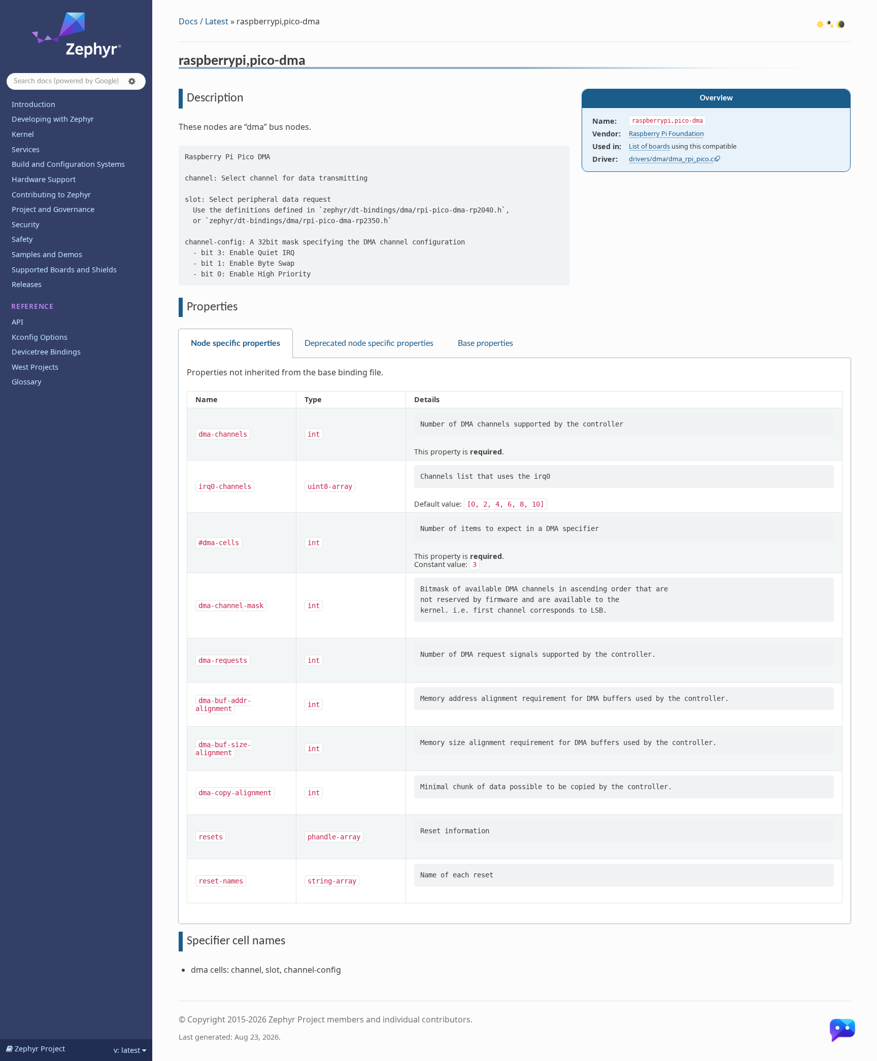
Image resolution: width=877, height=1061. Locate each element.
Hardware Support (44, 179)
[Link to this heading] (312, 62)
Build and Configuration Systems (68, 164)
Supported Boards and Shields (64, 269)
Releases (27, 284)
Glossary (26, 381)
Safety (22, 239)
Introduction (33, 104)
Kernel (23, 134)
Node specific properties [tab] (235, 343)
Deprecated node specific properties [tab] (369, 343)
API (17, 322)
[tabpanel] (514, 641)
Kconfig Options (40, 337)
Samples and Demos (47, 254)
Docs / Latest (203, 21)
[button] (132, 81)
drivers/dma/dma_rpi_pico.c (671, 158)
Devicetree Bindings (46, 352)
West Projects (35, 367)
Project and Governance (53, 209)
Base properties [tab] (485, 343)
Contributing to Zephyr (51, 194)
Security (25, 224)
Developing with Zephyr (53, 119)
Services (26, 149)
